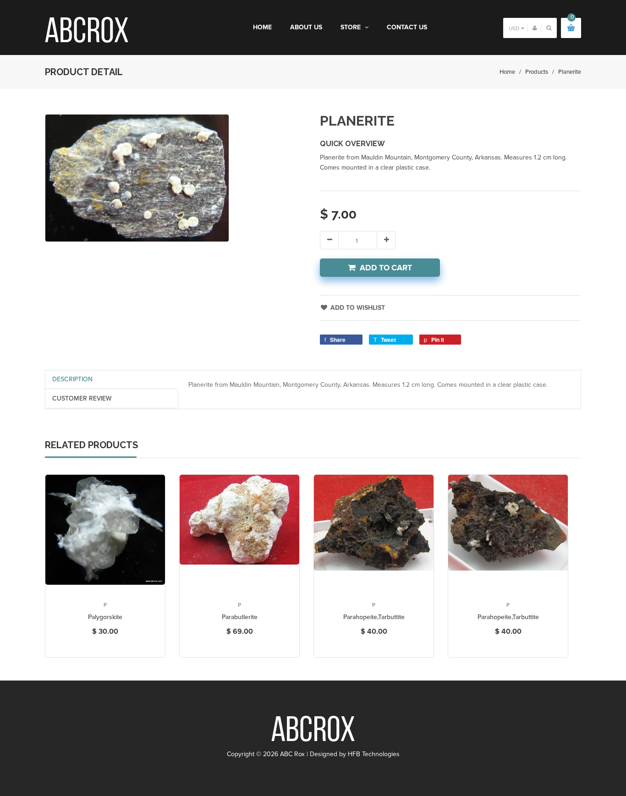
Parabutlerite (240, 617)
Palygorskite (105, 617)
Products (536, 72)
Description (72, 379)
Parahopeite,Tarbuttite (374, 617)
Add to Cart (386, 268)
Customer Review (82, 398)
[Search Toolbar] (548, 28)
